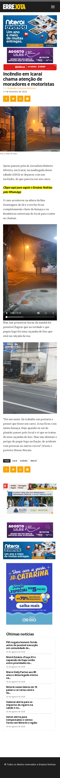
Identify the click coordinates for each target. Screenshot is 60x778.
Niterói (34, 460)
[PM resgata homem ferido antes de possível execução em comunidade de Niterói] (46, 646)
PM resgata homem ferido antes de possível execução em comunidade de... (22, 645)
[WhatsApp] (20, 99)
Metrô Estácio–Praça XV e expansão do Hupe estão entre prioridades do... (21, 660)
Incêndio (24, 460)
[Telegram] (27, 99)
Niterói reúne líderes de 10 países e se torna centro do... (21, 690)
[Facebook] (6, 99)
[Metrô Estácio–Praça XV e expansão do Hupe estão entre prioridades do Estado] (46, 661)
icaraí (14, 460)
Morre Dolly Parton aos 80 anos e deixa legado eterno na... (22, 675)
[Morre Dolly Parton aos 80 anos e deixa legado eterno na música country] (46, 676)
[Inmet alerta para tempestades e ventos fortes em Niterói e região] (46, 721)
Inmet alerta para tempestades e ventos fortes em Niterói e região (21, 719)
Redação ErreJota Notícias (21, 88)
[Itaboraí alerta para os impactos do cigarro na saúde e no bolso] (46, 706)
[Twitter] (13, 99)
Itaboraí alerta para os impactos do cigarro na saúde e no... (19, 704)
